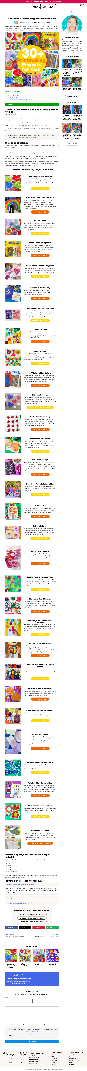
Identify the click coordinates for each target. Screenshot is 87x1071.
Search (22, 1062)
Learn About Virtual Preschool (31, 921)
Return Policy (72, 1058)
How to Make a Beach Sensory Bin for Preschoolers (77, 72)
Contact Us (72, 1055)
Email (34, 997)
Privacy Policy (38, 1069)
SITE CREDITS (61, 1069)
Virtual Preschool (34, 1057)
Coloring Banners (34, 1056)
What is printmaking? (16, 97)
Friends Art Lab (22, 15)
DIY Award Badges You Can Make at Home (67, 136)
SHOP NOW (53, 1)
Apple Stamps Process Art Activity (25, 964)
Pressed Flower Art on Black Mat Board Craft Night (67, 118)
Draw (53, 1062)
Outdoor (54, 1058)
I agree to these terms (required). (13, 1035)
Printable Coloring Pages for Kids (31, 918)
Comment (8, 1005)
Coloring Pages (33, 1059)
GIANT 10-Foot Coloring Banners (31, 914)
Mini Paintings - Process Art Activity (53, 964)
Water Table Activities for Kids (67, 89)
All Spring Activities (72, 96)
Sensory (54, 1055)
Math (53, 1064)
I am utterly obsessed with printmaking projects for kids (26, 96)
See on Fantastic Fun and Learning (40, 407)
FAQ (70, 1062)
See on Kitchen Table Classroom (40, 843)
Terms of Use (35, 1031)
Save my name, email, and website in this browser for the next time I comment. (32, 1024)
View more (10, 104)
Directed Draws (33, 1061)
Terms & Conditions (46, 1069)
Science (54, 1060)
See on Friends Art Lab (40, 189)
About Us (71, 1064)
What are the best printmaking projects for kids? (21, 884)
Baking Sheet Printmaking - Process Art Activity (11, 965)
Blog (27, 15)
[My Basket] (81, 5)
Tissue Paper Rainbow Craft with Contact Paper (77, 136)
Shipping (71, 1056)
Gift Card (71, 1060)
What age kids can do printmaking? (17, 898)
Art (32, 942)
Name (7, 997)
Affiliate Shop (33, 1063)
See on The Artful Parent (40, 320)
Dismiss (59, 1)
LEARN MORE (72, 52)
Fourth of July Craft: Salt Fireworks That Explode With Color (67, 72)
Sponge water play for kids (77, 88)
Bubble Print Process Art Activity (39, 964)
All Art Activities (72, 144)
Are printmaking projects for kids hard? (18, 903)
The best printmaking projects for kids (21, 99)
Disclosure (54, 1069)
